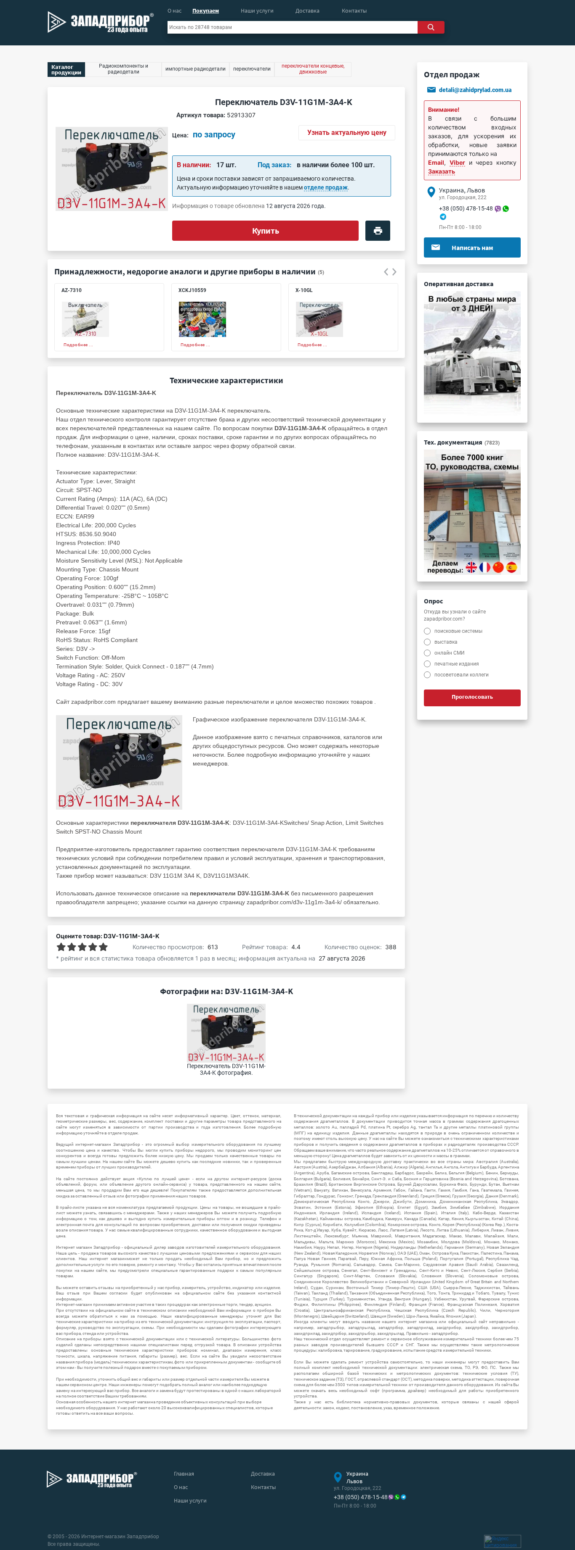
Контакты (354, 10)
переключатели (247, 701)
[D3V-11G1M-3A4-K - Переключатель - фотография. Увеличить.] (119, 762)
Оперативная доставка (458, 283)
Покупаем (205, 10)
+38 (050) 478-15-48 (466, 208)
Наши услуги (257, 10)
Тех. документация (462, 442)
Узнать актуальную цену (346, 133)
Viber (457, 162)
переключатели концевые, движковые (313, 69)
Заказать (441, 171)
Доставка (307, 10)
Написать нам (472, 247)
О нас (174, 10)
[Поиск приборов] (431, 27)
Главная (184, 1473)
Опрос (433, 601)
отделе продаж (326, 187)
